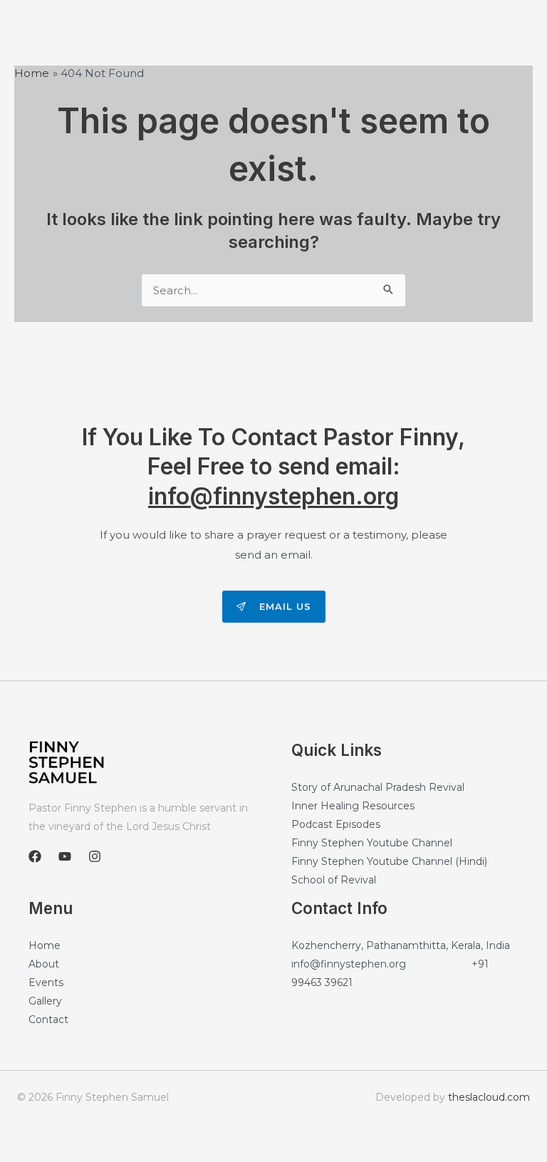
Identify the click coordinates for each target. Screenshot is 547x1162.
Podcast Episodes (335, 824)
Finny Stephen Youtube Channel (371, 842)
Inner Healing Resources (353, 805)
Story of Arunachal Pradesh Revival (377, 787)
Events (45, 982)
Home (44, 945)
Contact (48, 1019)
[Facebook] (34, 856)
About (43, 964)
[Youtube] (64, 856)
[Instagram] (94, 856)
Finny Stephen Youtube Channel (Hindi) (389, 861)
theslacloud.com (489, 1097)
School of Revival (333, 879)
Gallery (45, 1001)
